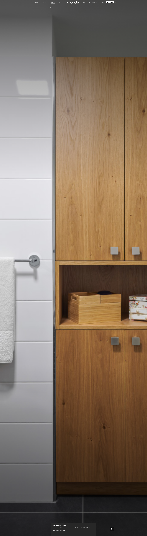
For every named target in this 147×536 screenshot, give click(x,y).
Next (144, 268)
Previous (2, 268)
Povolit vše (55, 533)
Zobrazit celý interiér (103, 529)
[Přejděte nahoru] (144, 533)
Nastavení (61, 533)
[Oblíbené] (115, 2)
